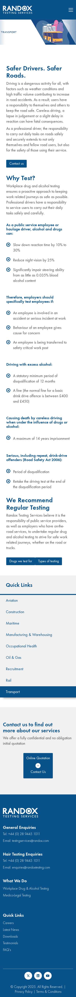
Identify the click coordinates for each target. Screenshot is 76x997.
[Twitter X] (28, 976)
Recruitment (14, 669)
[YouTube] (48, 976)
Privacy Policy (24, 992)
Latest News (11, 930)
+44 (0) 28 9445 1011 (24, 834)
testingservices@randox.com (30, 841)
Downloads (10, 937)
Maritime (12, 623)
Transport (13, 692)
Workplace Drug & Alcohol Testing (26, 889)
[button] (71, 10)
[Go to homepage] (17, 10)
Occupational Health (21, 646)
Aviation (12, 600)
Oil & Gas (13, 657)
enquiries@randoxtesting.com (31, 867)
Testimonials (10, 943)
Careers (8, 923)
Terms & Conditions (48, 992)
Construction (15, 612)
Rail (8, 680)
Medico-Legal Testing (17, 895)
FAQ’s (7, 950)
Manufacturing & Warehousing (29, 634)
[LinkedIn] (38, 976)
